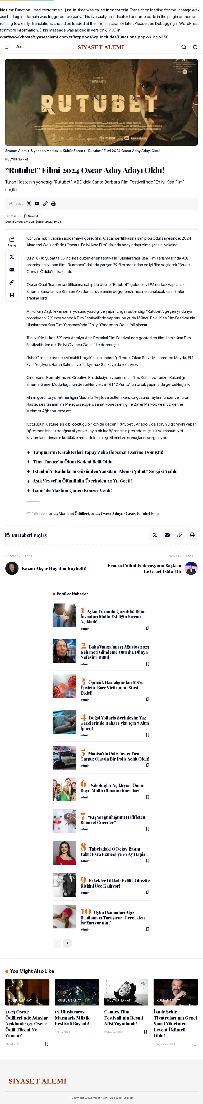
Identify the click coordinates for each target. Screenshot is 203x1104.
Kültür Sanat (17, 159)
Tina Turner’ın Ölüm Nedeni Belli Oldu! (73, 461)
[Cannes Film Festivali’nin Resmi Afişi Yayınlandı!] (126, 992)
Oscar (129, 513)
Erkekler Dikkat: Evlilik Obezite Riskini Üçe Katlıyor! (115, 883)
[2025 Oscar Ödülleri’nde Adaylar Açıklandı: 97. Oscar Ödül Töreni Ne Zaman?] (27, 992)
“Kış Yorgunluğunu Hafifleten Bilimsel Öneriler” (112, 819)
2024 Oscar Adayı (106, 513)
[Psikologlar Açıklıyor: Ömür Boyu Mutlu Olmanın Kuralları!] (64, 789)
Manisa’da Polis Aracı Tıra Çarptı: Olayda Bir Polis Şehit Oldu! (114, 756)
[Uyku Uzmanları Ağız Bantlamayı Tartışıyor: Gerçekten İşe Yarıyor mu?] (64, 916)
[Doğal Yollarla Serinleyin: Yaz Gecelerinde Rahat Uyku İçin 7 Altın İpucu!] (64, 722)
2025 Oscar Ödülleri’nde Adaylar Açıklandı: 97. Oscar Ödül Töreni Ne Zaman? (26, 1024)
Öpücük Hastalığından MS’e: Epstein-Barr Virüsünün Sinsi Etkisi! (112, 687)
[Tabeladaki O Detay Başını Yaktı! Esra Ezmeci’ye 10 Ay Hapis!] (64, 853)
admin (11, 216)
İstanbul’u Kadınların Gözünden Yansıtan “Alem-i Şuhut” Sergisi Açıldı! (105, 471)
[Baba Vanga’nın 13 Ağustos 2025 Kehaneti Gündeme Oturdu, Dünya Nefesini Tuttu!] (64, 651)
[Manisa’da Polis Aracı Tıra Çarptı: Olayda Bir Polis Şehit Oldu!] (64, 758)
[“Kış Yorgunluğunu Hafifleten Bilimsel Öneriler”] (64, 821)
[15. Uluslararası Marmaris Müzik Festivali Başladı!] (77, 992)
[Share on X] (29, 203)
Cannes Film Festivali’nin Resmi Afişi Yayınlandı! (123, 1017)
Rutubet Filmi (148, 513)
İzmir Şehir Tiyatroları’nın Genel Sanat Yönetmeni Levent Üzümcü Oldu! (175, 1024)
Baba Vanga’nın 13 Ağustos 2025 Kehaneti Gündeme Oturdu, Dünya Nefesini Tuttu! (114, 652)
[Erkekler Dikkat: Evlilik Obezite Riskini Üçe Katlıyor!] (64, 885)
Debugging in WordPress (177, 23)
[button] (9, 46)
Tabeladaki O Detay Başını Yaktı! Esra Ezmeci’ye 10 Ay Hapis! (113, 851)
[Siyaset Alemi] (101, 47)
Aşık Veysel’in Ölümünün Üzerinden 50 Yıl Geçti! (82, 481)
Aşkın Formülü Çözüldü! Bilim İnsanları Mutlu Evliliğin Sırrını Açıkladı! (112, 616)
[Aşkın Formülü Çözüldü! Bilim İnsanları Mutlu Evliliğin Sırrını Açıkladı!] (64, 615)
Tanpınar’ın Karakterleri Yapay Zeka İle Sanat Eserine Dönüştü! (98, 452)
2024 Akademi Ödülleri (69, 513)
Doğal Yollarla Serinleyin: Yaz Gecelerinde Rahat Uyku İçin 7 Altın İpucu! (114, 723)
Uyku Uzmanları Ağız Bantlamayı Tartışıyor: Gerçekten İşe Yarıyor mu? (112, 918)
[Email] (37, 203)
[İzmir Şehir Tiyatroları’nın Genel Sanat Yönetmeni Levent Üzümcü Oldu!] (176, 992)
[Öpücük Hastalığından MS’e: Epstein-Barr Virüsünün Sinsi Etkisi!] (64, 686)
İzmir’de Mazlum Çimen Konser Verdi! (72, 490)
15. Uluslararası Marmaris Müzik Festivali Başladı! (72, 1017)
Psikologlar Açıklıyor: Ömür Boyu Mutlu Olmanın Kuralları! (112, 788)
